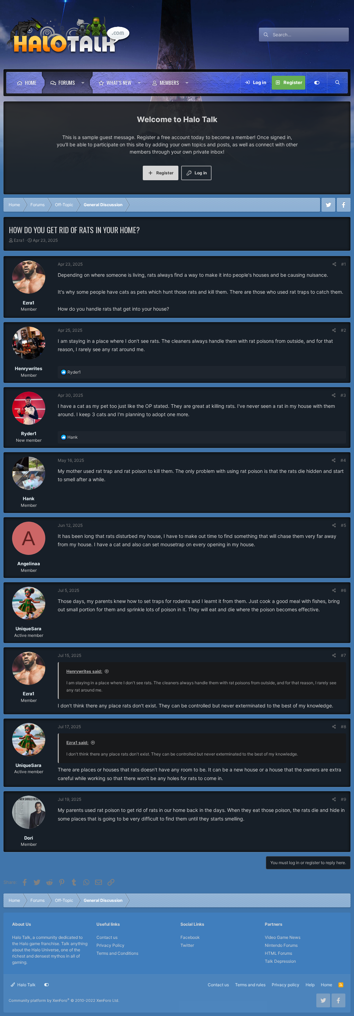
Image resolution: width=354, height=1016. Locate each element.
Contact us (107, 937)
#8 (343, 726)
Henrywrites (28, 368)
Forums (66, 82)
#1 (343, 264)
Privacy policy (285, 984)
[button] (84, 82)
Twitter (187, 945)
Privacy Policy (110, 945)
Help (310, 984)
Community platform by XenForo (64, 1000)
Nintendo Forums (281, 945)
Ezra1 (19, 240)
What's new (118, 82)
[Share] (334, 264)
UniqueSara (28, 628)
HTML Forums (278, 953)
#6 (343, 590)
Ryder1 (28, 433)
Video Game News (282, 937)
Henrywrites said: (84, 671)
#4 (343, 460)
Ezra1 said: (77, 742)
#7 (343, 655)
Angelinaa (28, 563)
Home (30, 82)
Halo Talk (26, 984)
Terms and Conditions (117, 953)
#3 (343, 395)
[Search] (337, 82)
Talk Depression (280, 961)
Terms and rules (250, 984)
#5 (343, 525)
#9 (343, 799)
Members (169, 82)
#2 (343, 330)
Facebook (190, 937)
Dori (28, 838)
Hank (29, 498)
